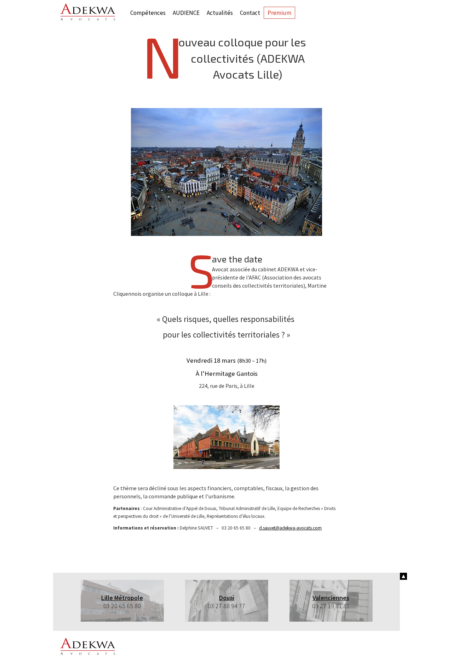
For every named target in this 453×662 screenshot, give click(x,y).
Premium (279, 13)
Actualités (220, 13)
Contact (250, 13)
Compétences (148, 13)
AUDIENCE (186, 13)
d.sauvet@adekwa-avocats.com (290, 528)
